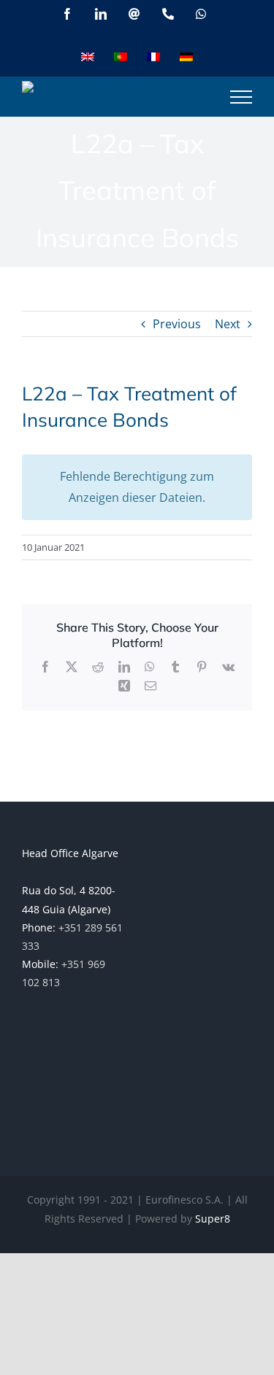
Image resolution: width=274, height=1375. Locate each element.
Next (227, 324)
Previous (177, 324)
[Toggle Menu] (241, 97)
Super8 (212, 1218)
